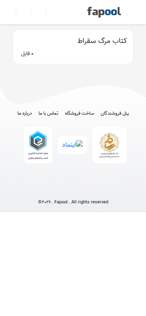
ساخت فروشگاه (79, 113)
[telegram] (58, 189)
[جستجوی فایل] (50, 12)
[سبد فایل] (9, 12)
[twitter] (88, 189)
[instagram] (73, 189)
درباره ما (24, 113)
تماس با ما (48, 113)
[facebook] (43, 189)
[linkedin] (103, 189)
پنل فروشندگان (115, 113)
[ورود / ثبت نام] (20, 12)
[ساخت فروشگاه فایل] (35, 12)
